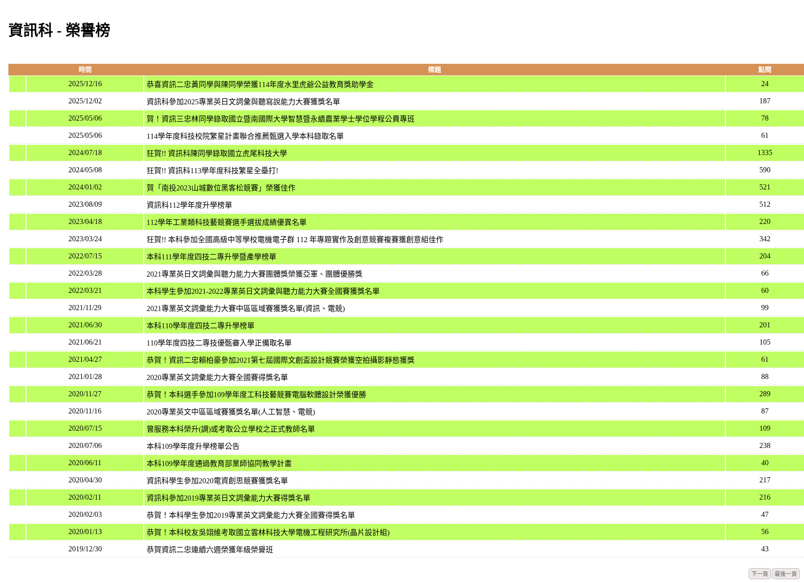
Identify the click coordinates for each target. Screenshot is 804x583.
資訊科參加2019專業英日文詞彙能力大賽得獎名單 (228, 498)
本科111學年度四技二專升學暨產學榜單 (211, 257)
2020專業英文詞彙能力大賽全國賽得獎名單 (217, 377)
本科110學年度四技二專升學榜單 (201, 326)
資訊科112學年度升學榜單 (189, 205)
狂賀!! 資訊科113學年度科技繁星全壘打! (212, 171)
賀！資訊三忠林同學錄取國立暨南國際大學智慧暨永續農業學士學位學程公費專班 (281, 119)
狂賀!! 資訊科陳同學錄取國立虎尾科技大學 (217, 153)
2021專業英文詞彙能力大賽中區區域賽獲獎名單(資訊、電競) (246, 308)
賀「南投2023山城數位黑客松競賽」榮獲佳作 (221, 188)
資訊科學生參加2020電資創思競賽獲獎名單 (217, 481)
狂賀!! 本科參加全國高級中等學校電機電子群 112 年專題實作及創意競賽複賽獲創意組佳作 (295, 240)
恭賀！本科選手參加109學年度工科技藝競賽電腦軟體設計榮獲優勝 (256, 395)
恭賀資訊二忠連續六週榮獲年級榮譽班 (210, 550)
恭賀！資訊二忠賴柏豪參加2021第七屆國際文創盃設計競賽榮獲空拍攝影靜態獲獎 (281, 360)
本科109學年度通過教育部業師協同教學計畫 (219, 464)
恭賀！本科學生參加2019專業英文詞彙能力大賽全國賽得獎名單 (251, 515)
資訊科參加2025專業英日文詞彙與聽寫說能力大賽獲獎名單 (243, 102)
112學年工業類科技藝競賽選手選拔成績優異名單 (227, 222)
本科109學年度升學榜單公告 (193, 446)
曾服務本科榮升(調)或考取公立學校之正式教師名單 (231, 429)
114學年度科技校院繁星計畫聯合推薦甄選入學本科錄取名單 (245, 136)
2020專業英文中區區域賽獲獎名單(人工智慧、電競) (231, 412)
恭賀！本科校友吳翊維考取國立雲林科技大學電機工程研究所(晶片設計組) (268, 532)
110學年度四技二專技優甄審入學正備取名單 (219, 343)
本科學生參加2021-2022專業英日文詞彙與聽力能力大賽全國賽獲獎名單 (263, 291)
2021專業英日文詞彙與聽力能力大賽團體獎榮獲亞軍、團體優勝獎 (254, 274)
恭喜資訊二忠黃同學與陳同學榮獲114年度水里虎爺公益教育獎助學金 (260, 84)
